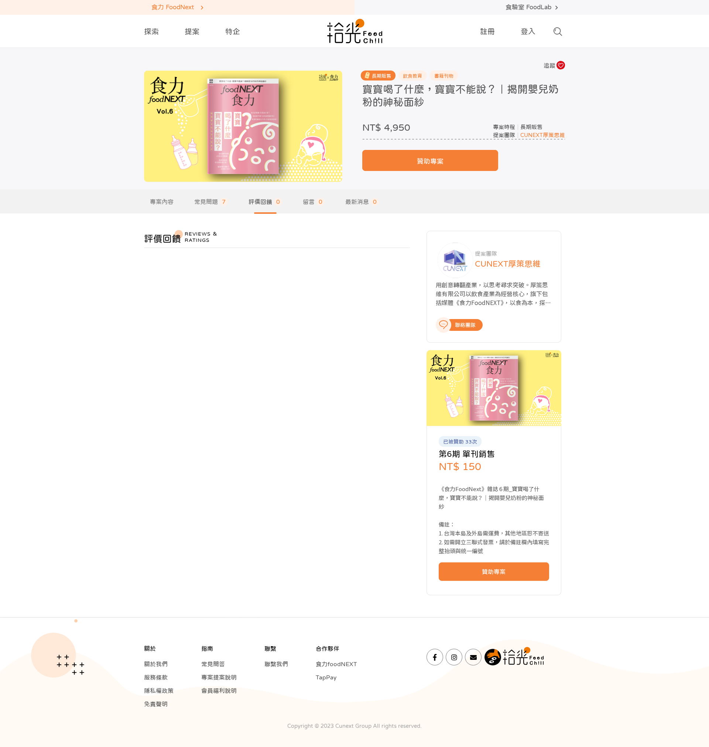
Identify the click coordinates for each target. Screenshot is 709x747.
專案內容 (162, 202)
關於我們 (156, 664)
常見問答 (213, 664)
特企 (232, 31)
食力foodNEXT (336, 664)
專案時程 (504, 127)
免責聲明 (156, 704)
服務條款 (156, 677)
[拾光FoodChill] (354, 31)
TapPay (326, 677)
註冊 (487, 31)
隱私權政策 (159, 690)
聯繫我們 (276, 664)
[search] (558, 34)
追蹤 (549, 65)
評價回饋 (264, 202)
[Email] (473, 657)
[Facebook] (435, 657)
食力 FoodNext (172, 7)
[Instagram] (454, 657)
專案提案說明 (219, 677)
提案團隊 (504, 135)
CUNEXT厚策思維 (542, 135)
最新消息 (361, 202)
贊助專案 (430, 161)
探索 (151, 31)
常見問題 (210, 202)
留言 (312, 202)
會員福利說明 (219, 690)
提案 (192, 31)
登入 (528, 31)
